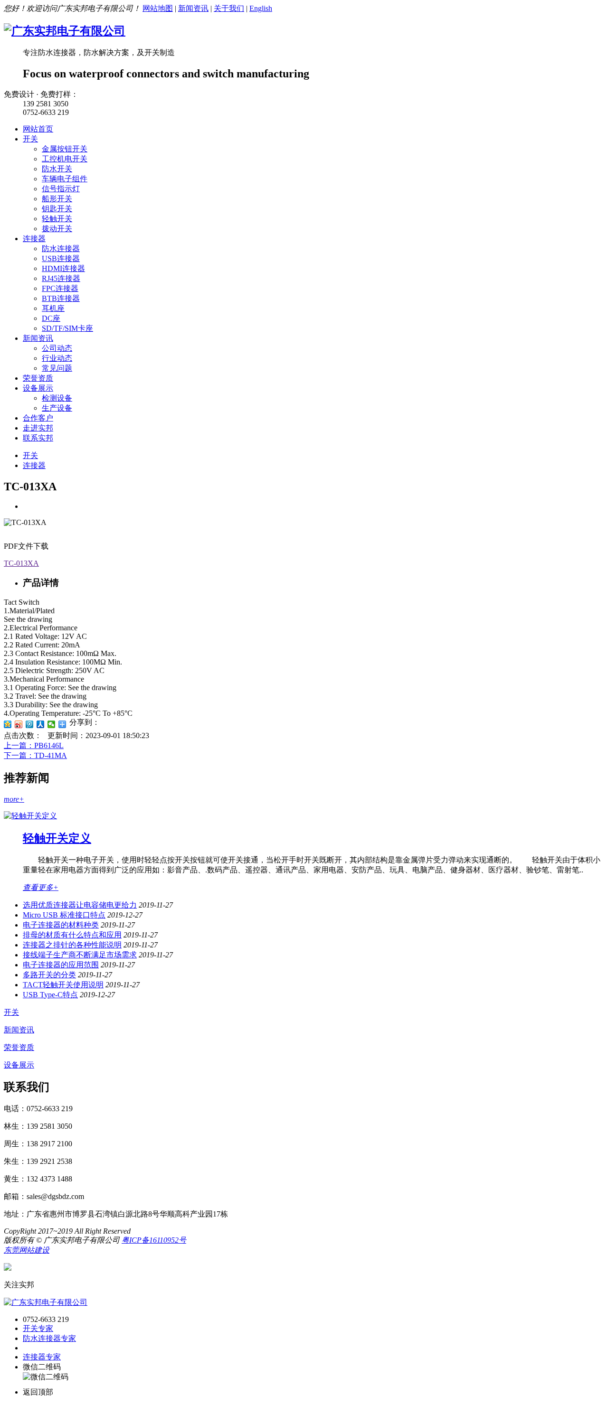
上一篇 (34, 745)
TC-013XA (21, 563)
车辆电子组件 (64, 179)
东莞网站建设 (26, 1250)
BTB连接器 (61, 298)
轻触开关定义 (57, 838)
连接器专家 (42, 1357)
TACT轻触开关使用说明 (63, 985)
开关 (30, 139)
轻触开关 (57, 219)
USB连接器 (61, 258)
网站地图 (157, 8)
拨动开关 (57, 229)
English (260, 8)
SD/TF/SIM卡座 (67, 328)
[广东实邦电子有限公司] (64, 31)
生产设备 (57, 408)
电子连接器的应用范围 (61, 965)
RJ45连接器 (61, 278)
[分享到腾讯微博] (30, 724)
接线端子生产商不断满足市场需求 (80, 955)
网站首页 (38, 129)
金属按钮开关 (64, 149)
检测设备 (57, 398)
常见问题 (57, 368)
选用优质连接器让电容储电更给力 (80, 905)
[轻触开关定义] (30, 816)
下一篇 (35, 755)
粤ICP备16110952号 (154, 1240)
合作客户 (38, 418)
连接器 (34, 238)
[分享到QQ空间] (8, 724)
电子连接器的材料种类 (61, 925)
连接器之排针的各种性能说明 (72, 945)
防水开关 (57, 169)
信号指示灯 (61, 189)
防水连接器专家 (49, 1338)
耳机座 (53, 308)
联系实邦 (38, 438)
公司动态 (57, 348)
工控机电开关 (64, 159)
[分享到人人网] (41, 724)
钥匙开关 (57, 209)
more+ (14, 799)
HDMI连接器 (63, 268)
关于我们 (229, 8)
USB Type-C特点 (50, 995)
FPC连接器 (60, 288)
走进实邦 (38, 428)
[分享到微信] (52, 724)
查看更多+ (40, 887)
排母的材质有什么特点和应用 (72, 935)
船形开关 (57, 199)
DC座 (51, 318)
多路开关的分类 (49, 975)
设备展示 (38, 388)
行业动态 (57, 358)
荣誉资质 (38, 378)
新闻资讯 (193, 8)
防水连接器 (61, 248)
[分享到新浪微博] (19, 724)
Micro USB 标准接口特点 (64, 915)
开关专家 (38, 1328)
